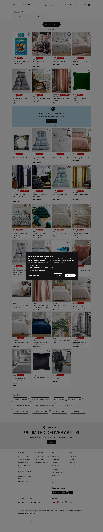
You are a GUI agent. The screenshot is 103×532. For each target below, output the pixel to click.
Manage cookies (34, 276)
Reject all (58, 276)
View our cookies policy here (37, 271)
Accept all (70, 276)
